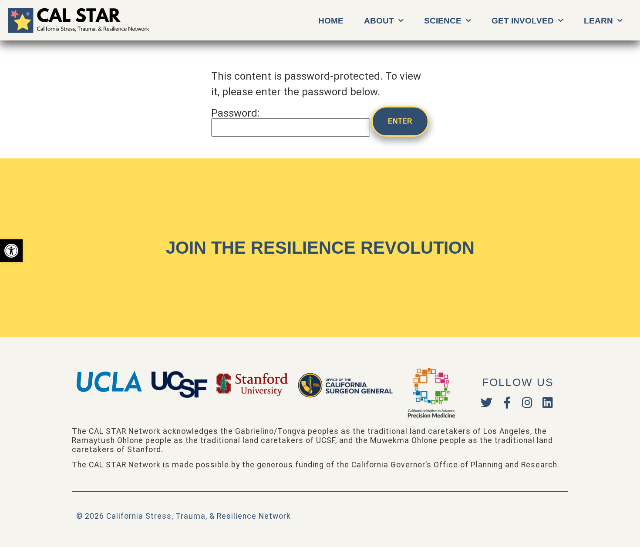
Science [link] (442, 20)
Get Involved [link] (523, 20)
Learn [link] (598, 20)
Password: (235, 113)
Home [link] (331, 20)
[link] (11, 250)
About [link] (379, 20)
